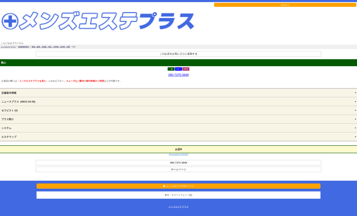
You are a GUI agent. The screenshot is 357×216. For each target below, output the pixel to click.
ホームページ (178, 169)
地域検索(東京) (23, 47)
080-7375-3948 (178, 75)
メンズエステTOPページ (180, 186)
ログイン (285, 5)
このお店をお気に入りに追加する (178, 53)
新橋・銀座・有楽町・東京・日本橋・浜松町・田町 (51, 47)
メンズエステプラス (8, 47)
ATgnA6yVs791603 (178, 154)
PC (190, 195)
